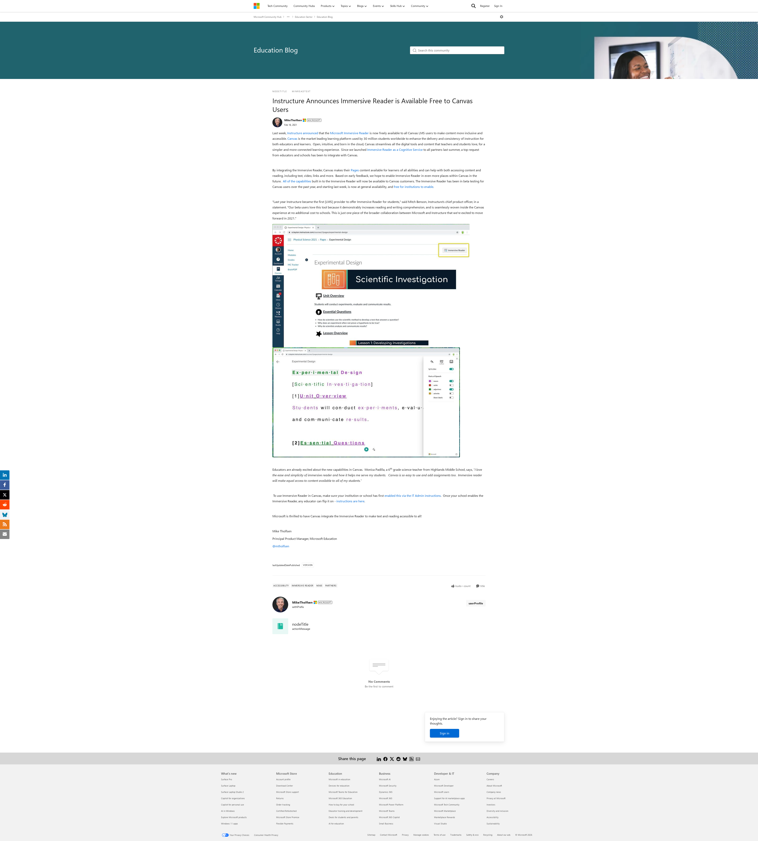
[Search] (473, 6)
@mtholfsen (280, 546)
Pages (355, 170)
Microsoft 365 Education (340, 798)
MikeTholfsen (293, 120)
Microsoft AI (385, 779)
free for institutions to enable (413, 187)
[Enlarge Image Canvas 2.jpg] (366, 402)
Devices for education (339, 785)
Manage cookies (421, 834)
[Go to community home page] (257, 6)
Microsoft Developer (444, 785)
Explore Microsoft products (234, 817)
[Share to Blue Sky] (405, 758)
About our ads (503, 834)
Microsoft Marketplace (445, 810)
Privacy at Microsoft (496, 798)
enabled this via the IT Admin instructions (413, 495)
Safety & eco (472, 834)
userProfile (476, 603)
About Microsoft (494, 785)
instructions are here (350, 501)
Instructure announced (302, 133)
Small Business (386, 823)
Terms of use (440, 834)
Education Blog (325, 16)
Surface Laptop (228, 785)
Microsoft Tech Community (446, 804)
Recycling (487, 834)
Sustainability (493, 823)
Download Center (284, 785)
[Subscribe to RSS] (411, 758)
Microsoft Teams (387, 810)
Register (485, 6)
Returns (280, 798)
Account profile (283, 779)
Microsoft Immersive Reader (349, 133)
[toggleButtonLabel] (501, 17)
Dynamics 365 (385, 791)
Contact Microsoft (388, 834)
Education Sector (303, 16)
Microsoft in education (339, 779)
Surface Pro (226, 779)
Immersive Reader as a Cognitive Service (395, 149)
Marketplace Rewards (444, 817)
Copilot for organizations (233, 798)
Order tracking (283, 804)
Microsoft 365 (385, 798)
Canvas (292, 138)
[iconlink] (280, 626)
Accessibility (492, 817)
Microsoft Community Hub (267, 16)
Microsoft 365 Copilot (389, 817)
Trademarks (456, 834)
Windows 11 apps (229, 823)
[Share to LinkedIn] (379, 758)
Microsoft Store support (287, 791)
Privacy (405, 834)
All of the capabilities (297, 181)
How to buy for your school (341, 804)
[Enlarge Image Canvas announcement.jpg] (371, 285)
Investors (491, 804)
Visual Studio (440, 823)
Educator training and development (345, 810)
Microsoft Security (387, 785)
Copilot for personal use (232, 804)
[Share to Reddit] (398, 758)
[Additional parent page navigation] (288, 17)
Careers (490, 779)
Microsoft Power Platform (391, 804)
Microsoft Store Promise (287, 817)
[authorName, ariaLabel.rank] (277, 122)
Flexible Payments (284, 823)
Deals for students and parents (343, 817)
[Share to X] (392, 758)
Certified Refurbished (286, 810)
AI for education (336, 823)
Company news (494, 791)
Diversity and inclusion (497, 810)
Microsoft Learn (441, 791)
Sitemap (371, 834)
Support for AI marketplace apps (449, 798)
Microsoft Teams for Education (343, 791)
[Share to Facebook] (385, 758)
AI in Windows (228, 810)
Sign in (444, 733)
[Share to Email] (418, 758)
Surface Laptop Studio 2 (232, 791)
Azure (437, 779)
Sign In (498, 6)
